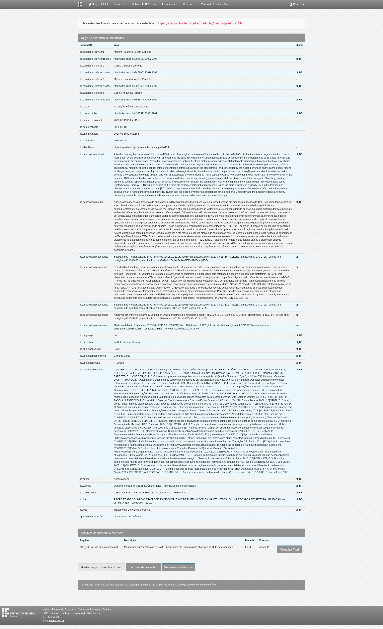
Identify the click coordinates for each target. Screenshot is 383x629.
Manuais (188, 4)
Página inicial (100, 4)
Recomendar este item (143, 567)
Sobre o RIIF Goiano (144, 4)
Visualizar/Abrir (290, 549)
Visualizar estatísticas (178, 567)
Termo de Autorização (214, 4)
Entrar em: (299, 4)
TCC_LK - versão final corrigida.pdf (99, 547)
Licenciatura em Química (127, 516)
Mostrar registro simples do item (101, 567)
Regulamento (169, 4)
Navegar (119, 4)
